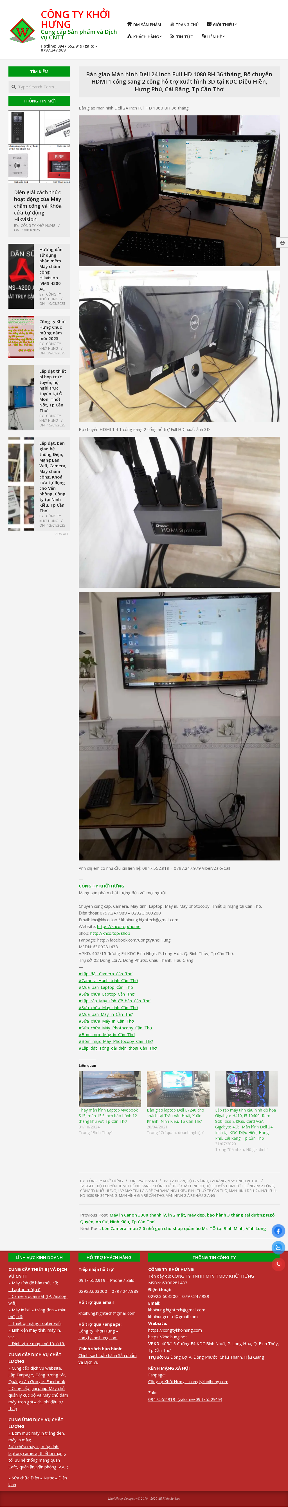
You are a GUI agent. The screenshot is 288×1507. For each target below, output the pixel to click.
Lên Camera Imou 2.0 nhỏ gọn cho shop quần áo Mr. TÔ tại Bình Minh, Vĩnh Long (184, 1228)
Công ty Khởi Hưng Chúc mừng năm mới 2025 (52, 330)
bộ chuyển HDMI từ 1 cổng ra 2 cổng (240, 1185)
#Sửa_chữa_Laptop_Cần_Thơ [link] (106, 994)
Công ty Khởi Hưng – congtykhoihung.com (188, 1381)
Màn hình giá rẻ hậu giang (190, 1195)
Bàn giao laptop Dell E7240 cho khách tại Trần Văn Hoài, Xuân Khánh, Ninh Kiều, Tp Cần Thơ (175, 1115)
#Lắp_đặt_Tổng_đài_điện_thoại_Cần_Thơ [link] (118, 1048)
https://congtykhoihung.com (175, 1330)
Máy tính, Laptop (243, 1180)
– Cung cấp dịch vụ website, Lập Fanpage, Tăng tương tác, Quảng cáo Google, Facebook (37, 1374)
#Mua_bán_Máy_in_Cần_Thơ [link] (105, 1014)
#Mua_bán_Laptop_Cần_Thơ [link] (106, 987)
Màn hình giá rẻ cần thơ (141, 1195)
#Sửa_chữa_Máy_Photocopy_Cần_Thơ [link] (115, 1027)
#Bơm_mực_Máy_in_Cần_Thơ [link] (107, 1034)
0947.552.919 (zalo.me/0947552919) (185, 1399)
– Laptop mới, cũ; (24, 1289)
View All (62, 534)
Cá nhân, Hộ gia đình (189, 1180)
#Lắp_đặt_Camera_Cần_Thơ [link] (105, 973)
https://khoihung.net (167, 1337)
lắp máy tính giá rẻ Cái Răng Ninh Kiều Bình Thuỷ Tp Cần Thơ (172, 1190)
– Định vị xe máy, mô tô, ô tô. (36, 1343)
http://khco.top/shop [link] (110, 933)
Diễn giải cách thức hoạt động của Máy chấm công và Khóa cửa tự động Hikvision (38, 206)
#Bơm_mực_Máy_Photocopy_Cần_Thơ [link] (116, 1041)
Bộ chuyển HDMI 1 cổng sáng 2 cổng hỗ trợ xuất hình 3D (150, 1185)
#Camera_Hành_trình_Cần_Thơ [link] (108, 980)
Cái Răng (218, 1180)
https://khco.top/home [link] (119, 926)
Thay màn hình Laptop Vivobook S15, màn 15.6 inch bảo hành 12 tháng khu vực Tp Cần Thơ (108, 1115)
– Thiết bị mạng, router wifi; (35, 1323)
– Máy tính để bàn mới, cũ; (33, 1282)
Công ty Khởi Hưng (98, 1190)
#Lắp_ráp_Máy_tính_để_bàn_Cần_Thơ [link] (114, 1000)
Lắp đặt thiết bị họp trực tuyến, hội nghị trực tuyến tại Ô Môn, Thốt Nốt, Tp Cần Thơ (52, 390)
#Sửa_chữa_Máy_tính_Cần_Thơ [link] (108, 1007)
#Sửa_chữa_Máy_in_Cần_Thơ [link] (106, 1021)
